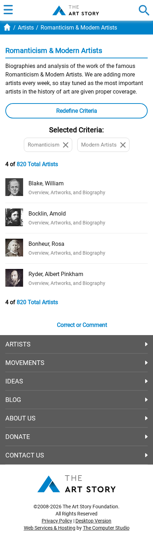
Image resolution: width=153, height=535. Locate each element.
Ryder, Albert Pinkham (55, 274)
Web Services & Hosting (49, 528)
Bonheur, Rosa (46, 243)
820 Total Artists (37, 164)
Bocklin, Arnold (47, 213)
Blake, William (46, 183)
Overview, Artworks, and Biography (66, 192)
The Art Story (75, 10)
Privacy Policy (57, 521)
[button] (8, 10)
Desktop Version (93, 521)
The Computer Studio (106, 528)
